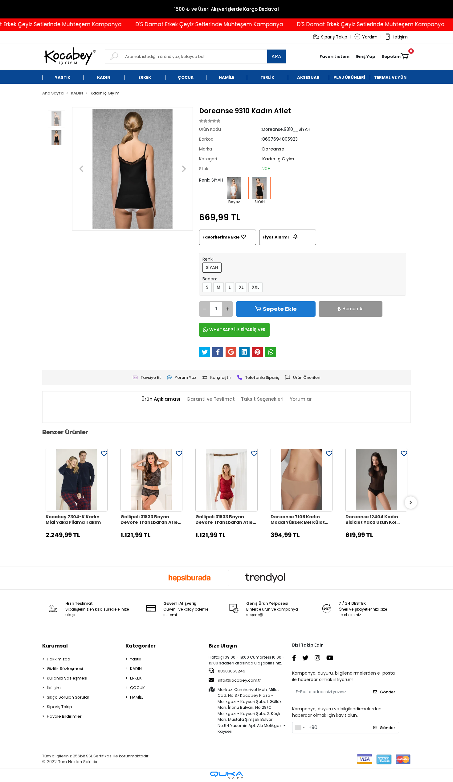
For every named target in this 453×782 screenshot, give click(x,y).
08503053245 (231, 671)
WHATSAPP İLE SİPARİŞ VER (237, 330)
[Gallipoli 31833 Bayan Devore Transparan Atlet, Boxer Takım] (151, 479)
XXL (255, 287)
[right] (410, 502)
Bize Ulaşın (223, 645)
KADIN (136, 669)
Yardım (369, 37)
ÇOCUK (137, 688)
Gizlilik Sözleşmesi (65, 669)
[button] (365, 57)
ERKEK (136, 678)
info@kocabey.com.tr (239, 680)
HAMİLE (137, 697)
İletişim (400, 37)
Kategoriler (140, 645)
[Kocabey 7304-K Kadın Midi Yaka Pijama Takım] (76, 479)
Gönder (387, 692)
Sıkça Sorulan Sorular (68, 697)
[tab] (160, 399)
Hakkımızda (58, 659)
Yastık (135, 659)
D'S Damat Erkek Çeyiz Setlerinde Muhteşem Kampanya (194, 24)
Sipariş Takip (334, 37)
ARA (276, 56)
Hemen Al (353, 309)
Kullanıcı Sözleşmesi (67, 678)
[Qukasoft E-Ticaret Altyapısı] (226, 775)
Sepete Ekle (280, 309)
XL (241, 287)
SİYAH (212, 267)
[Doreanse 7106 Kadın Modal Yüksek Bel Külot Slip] (301, 479)
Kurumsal (55, 645)
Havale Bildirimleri (65, 716)
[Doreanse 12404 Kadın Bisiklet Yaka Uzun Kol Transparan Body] (376, 479)
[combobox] (299, 727)
